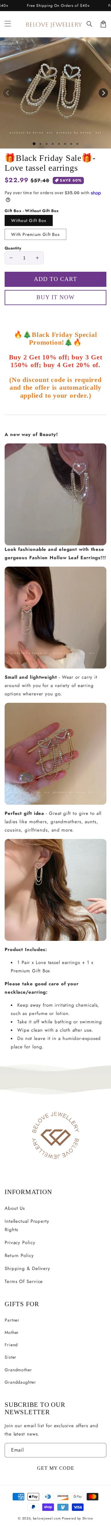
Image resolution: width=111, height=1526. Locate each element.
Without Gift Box (28, 220)
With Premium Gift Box (35, 234)
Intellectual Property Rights (27, 1225)
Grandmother (18, 1370)
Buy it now (55, 315)
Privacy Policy (20, 1242)
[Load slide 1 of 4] (53, 144)
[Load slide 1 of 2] (40, 144)
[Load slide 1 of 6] (65, 144)
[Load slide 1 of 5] (59, 144)
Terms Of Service (24, 1281)
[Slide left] (7, 93)
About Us (15, 1208)
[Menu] (7, 24)
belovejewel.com (47, 1518)
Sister (10, 1357)
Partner (12, 1320)
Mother (12, 1332)
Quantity (13, 248)
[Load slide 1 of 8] (77, 144)
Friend (11, 1345)
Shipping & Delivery (27, 1268)
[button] (90, 24)
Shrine (87, 1518)
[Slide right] (103, 93)
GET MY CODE (55, 1468)
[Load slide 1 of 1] (34, 143)
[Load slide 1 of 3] (46, 144)
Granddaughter (20, 1382)
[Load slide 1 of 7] (71, 144)
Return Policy (19, 1255)
